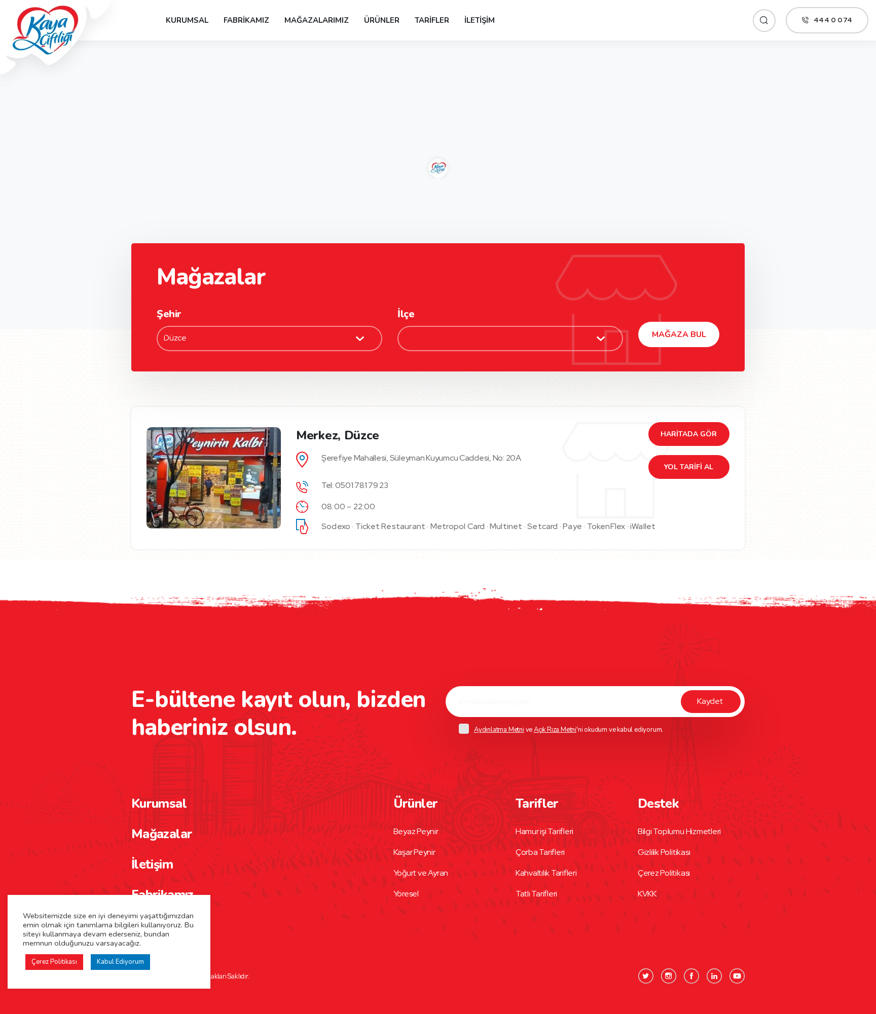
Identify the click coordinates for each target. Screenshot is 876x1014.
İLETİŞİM (479, 20)
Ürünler (415, 803)
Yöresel (406, 893)
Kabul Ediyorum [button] (120, 961)
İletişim (152, 864)
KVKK (647, 893)
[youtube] (737, 976)
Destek (658, 803)
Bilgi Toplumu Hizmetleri (679, 831)
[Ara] (764, 20)
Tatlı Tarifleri (536, 893)
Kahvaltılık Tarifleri (546, 873)
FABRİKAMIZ (246, 20)
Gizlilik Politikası (664, 852)
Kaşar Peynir (414, 852)
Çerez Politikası (664, 873)
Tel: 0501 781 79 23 (354, 485)
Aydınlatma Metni (499, 729)
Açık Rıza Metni (555, 729)
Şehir (169, 314)
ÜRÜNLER (381, 20)
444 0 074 (833, 20)
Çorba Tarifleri (540, 852)
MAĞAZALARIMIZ (316, 20)
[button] (438, 168)
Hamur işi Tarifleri (544, 831)
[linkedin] (714, 976)
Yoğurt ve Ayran (420, 873)
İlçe (405, 314)
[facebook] (691, 976)
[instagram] (668, 976)
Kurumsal (159, 803)
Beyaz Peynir (416, 831)
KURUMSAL (187, 20)
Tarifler (537, 803)
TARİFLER (432, 20)
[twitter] (645, 976)
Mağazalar (161, 834)
